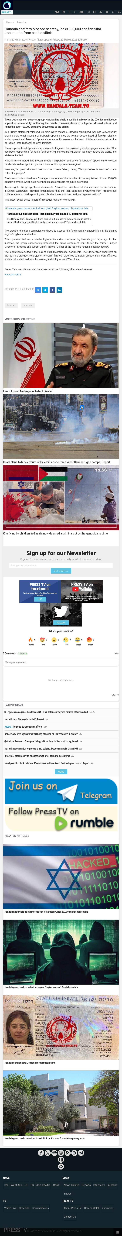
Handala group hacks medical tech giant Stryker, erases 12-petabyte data (47, 213)
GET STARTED (61, 571)
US (26, 1185)
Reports (86, 1185)
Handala (28, 305)
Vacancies (107, 1208)
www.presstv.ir (13, 274)
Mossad (11, 305)
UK (32, 1185)
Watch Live (10, 1208)
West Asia (16, 1185)
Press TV (68, 1200)
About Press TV (72, 1208)
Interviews (99, 1185)
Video (66, 1177)
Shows (67, 1193)
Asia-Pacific (43, 1185)
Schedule (24, 1208)
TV (4, 1200)
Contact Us (70, 1216)
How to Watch (91, 1208)
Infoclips (112, 1185)
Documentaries (40, 1208)
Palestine (22, 22)
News (9, 22)
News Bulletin (71, 1185)
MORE (61, 771)
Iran (6, 1185)
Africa (55, 1185)
